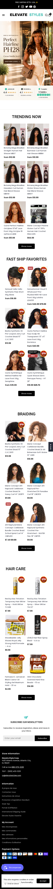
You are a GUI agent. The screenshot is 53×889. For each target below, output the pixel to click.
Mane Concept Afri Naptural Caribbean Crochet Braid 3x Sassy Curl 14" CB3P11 (14, 489)
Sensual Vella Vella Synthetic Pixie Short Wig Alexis (14, 292)
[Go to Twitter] (26, 7)
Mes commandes (9, 831)
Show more (26, 246)
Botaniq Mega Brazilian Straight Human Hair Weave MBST (14, 150)
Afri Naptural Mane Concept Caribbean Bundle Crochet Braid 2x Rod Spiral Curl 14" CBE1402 (14, 530)
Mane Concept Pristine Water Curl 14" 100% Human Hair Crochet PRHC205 (37, 229)
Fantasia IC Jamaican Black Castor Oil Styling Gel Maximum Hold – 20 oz (15, 681)
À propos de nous (9, 788)
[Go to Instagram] (22, 7)
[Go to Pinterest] (34, 7)
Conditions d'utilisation (11, 842)
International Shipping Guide (14, 812)
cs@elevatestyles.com (11, 775)
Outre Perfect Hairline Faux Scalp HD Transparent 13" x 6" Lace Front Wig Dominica (37, 336)
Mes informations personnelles (14, 838)
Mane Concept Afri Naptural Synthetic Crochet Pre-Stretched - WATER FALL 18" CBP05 (36, 530)
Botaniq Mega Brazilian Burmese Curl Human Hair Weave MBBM (37, 150)
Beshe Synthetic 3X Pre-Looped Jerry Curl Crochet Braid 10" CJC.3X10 (15, 335)
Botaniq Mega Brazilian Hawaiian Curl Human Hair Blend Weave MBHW (14, 189)
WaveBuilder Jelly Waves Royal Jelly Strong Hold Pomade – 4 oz (14, 641)
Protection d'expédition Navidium (16, 800)
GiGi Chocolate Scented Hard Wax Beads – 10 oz (35, 680)
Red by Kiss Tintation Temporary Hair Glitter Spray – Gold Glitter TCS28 (15, 602)
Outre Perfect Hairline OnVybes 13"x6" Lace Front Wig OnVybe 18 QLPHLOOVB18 (14, 229)
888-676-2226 (18, 767)
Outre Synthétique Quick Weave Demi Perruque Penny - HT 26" (36, 377)
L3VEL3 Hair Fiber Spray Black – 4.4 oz (37, 639)
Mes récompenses (9, 827)
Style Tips (6, 804)
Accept (43, 881)
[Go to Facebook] (18, 7)
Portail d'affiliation (9, 808)
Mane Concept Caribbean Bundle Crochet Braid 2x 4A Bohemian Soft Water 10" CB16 (37, 449)
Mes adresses (7, 835)
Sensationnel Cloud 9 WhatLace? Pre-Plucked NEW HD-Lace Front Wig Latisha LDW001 (37, 295)
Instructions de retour (11, 796)
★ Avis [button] (50, 447)
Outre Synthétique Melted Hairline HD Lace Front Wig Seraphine (13, 377)
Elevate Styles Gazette (11, 816)
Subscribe (42, 738)
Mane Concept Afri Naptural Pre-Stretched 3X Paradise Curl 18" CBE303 (37, 489)
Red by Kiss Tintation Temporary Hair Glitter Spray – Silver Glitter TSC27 (37, 602)
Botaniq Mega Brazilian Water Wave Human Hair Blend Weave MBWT (37, 189)
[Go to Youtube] (30, 7)
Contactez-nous (9, 792)
